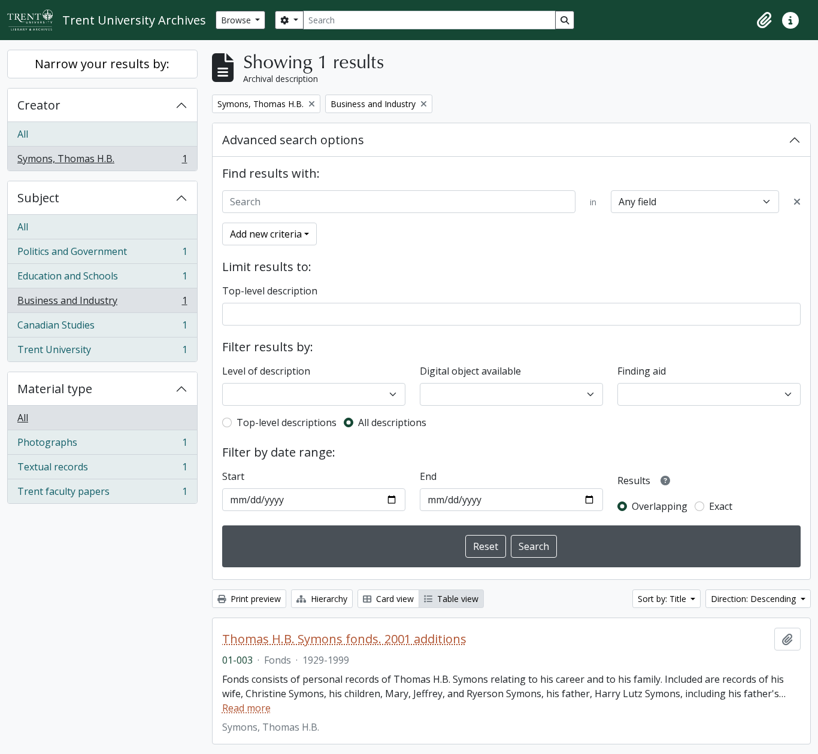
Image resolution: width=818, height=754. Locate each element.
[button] (764, 20)
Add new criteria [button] (266, 234)
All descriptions (392, 422)
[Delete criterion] (797, 201)
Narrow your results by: (102, 64)
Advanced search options (293, 140)
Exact (720, 506)
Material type (54, 389)
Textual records (102, 469)
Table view (456, 598)
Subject (38, 198)
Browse (237, 20)
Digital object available (470, 371)
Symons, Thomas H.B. (102, 161)
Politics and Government (102, 254)
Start (233, 476)
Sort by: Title (663, 598)
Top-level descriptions (287, 422)
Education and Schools (102, 278)
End (428, 476)
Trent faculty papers (102, 494)
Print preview (254, 598)
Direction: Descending (754, 598)
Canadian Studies (102, 328)
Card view (394, 598)
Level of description (266, 371)
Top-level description (269, 290)
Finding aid (641, 371)
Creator (38, 105)
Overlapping (659, 506)
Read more (246, 708)
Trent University (102, 352)
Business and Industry (102, 303)
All (22, 134)
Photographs (102, 445)
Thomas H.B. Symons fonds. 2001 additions (344, 639)
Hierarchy (327, 598)
